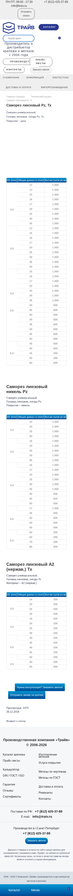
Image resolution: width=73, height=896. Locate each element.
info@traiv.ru (42, 816)
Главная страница (15, 96)
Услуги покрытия (50, 762)
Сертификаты (12, 796)
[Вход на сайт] (10, 16)
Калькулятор (11, 769)
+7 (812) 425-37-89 (48, 811)
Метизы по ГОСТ (49, 777)
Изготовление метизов (48, 755)
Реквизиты (46, 792)
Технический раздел (41, 96)
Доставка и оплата (51, 786)
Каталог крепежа (14, 754)
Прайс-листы (11, 760)
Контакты (45, 798)
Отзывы (8, 790)
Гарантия (9, 784)
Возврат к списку (16, 721)
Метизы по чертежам (52, 771)
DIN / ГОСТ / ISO (13, 775)
